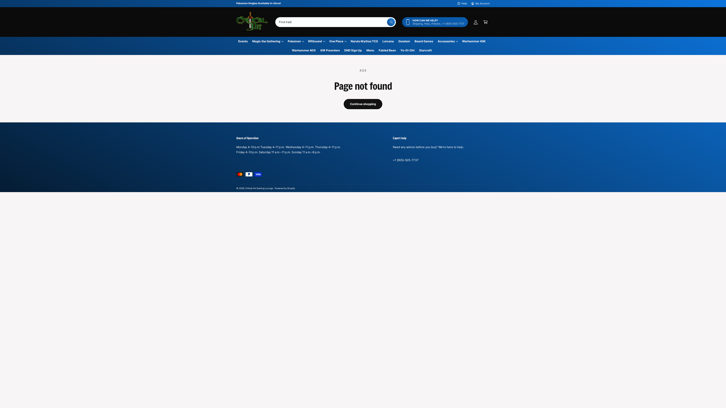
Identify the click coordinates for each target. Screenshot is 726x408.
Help (464, 3)
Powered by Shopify (285, 188)
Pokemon (294, 41)
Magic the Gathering (266, 41)
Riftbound (315, 41)
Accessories (446, 41)
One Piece (336, 41)
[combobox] (335, 22)
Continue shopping (363, 104)
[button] (485, 22)
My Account (482, 3)
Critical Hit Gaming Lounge (259, 188)
